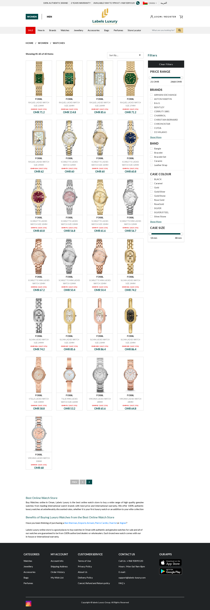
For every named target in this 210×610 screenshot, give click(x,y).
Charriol (113, 522)
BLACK (158, 179)
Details (39, 60)
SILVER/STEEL (161, 212)
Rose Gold (159, 200)
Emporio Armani (86, 522)
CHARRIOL (160, 115)
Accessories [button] (94, 30)
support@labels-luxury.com (132, 577)
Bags (26, 577)
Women (32, 16)
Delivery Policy (85, 577)
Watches (59, 43)
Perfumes (28, 583)
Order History (58, 572)
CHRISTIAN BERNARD (166, 119)
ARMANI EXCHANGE (165, 95)
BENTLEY (159, 107)
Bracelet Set (160, 156)
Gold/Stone (159, 195)
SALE (30, 30)
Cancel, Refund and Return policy (94, 583)
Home (29, 43)
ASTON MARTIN (163, 99)
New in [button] (41, 30)
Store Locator (134, 30)
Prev (74, 482)
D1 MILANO (160, 132)
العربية (164, 2)
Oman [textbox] (152, 3)
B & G (157, 103)
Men (49, 16)
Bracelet (158, 152)
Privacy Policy (85, 566)
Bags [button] (106, 30)
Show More (155, 137)
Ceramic (158, 161)
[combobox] (152, 3)
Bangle (157, 148)
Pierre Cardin (101, 522)
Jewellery (28, 566)
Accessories (29, 572)
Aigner (123, 522)
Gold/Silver (159, 191)
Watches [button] (65, 30)
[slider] (150, 77)
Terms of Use (84, 560)
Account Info (57, 560)
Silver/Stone (160, 216)
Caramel (158, 183)
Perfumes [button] (118, 30)
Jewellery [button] (78, 30)
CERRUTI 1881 (161, 111)
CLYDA (157, 128)
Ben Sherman (70, 522)
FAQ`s (122, 583)
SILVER (157, 208)
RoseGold (159, 204)
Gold (156, 187)
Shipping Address (59, 566)
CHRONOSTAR (162, 124)
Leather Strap (160, 165)
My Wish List (57, 577)
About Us (82, 572)
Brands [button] (52, 30)
